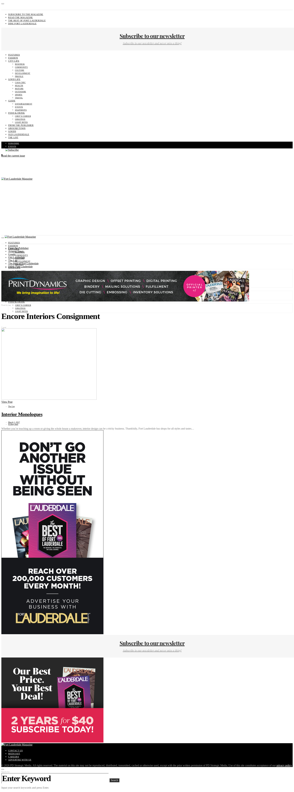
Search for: (5, 772)
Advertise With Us (19, 760)
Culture (19, 70)
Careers (13, 756)
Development (22, 73)
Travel (19, 98)
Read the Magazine (20, 17)
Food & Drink (16, 113)
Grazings (20, 119)
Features (14, 55)
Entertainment (23, 104)
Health (19, 86)
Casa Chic (20, 82)
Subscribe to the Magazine (25, 14)
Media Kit (14, 753)
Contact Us (15, 750)
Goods (12, 131)
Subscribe (13, 143)
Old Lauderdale (18, 134)
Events (19, 107)
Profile (19, 76)
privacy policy (284, 765)
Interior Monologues (21, 414)
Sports (18, 95)
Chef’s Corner (23, 116)
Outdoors (20, 92)
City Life (13, 61)
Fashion (13, 58)
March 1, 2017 (14, 422)
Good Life (14, 79)
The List (13, 137)
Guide (11, 100)
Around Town (17, 128)
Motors (19, 89)
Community (21, 67)
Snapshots (21, 110)
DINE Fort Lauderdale (22, 23)
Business (20, 64)
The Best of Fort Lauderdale (27, 20)
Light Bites (21, 122)
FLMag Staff (13, 424)
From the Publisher (21, 125)
